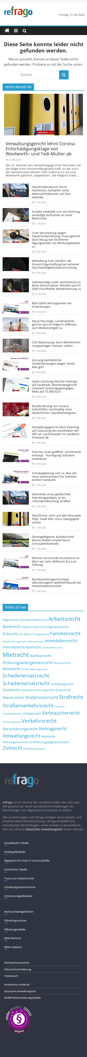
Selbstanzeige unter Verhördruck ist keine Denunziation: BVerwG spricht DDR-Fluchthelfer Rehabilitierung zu (56, 285)
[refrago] (7, 30)
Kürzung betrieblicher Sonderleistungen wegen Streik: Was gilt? (53, 363)
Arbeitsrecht (64, 618)
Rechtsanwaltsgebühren (18, 911)
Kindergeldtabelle (14, 852)
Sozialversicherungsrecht (38, 690)
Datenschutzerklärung (17, 969)
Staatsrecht (63, 690)
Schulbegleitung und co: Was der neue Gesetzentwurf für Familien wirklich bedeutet (54, 476)
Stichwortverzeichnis (16, 962)
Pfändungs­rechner (15, 920)
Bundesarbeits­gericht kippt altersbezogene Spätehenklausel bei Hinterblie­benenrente (56, 582)
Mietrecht (16, 655)
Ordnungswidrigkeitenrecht (28, 662)
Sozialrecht (11, 690)
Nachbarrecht (40, 655)
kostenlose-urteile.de (17, 984)
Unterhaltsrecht (12, 713)
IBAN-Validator (13, 947)
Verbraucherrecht (61, 713)
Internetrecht (14, 647)
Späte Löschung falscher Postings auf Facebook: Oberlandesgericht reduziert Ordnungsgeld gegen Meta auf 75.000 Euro (54, 386)
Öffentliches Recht (34, 749)
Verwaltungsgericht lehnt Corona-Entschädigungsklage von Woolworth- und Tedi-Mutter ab (41, 148)
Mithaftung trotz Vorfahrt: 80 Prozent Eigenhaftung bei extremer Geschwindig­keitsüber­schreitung (56, 264)
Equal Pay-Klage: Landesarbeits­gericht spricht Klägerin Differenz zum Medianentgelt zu (54, 324)
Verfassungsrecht (12, 721)
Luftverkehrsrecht (52, 647)
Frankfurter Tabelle (15, 869)
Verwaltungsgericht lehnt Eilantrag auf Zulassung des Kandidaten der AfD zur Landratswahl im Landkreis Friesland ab (56, 432)
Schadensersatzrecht (26, 683)
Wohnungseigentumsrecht (51, 742)
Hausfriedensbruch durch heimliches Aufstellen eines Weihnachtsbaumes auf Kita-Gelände (51, 192)
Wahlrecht (48, 736)
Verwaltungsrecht (21, 735)
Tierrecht (59, 706)
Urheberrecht (31, 713)
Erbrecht (10, 633)
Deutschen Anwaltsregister (44, 829)
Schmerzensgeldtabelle (18, 896)
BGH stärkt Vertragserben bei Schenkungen (52, 305)
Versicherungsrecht (20, 728)
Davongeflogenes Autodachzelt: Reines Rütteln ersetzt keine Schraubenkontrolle (53, 540)
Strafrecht (71, 696)
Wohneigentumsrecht (17, 742)
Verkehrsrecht (39, 720)
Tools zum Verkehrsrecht (19, 878)
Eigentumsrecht (58, 627)
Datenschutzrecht (34, 627)
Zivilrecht (12, 748)
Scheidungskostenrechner (20, 887)
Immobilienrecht (61, 641)
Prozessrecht (62, 663)
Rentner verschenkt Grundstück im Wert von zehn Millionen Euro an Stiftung (55, 561)
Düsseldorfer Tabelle (16, 843)
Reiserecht (11, 668)
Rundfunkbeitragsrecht (34, 669)
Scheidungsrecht (62, 684)
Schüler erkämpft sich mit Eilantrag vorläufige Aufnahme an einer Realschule (56, 215)
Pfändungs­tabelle (14, 929)
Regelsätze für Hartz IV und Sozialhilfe (26, 860)
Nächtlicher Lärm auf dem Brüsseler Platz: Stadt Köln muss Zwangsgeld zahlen (56, 519)
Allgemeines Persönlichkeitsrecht (25, 620)
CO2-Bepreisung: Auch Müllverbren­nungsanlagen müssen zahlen (56, 344)
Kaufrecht (33, 647)
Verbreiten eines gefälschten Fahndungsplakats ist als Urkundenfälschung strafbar (51, 497)
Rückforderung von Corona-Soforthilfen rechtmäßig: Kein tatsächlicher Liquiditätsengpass (54, 409)
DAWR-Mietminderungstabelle (22, 997)
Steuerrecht (13, 697)
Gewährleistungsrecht (14, 641)
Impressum (11, 976)
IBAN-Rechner (12, 938)
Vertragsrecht (53, 728)
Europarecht (40, 634)
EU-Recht (25, 634)
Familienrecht (65, 633)
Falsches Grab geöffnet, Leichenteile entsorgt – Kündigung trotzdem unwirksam (56, 455)
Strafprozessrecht (41, 697)
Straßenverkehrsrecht (28, 705)
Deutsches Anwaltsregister (20, 991)
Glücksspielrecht (35, 641)
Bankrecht (12, 626)
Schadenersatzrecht (26, 675)
